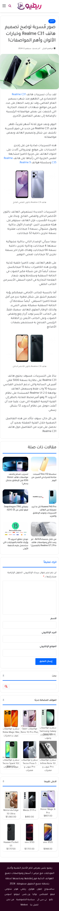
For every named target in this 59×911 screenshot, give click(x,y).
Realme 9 (25, 162)
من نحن (10, 900)
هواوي (31, 889)
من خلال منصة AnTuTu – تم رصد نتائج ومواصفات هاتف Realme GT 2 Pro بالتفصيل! (43, 542)
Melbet (24, 905)
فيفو (52, 894)
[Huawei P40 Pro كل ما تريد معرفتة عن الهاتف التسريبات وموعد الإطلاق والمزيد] (43, 496)
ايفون (39, 889)
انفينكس (43, 894)
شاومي (8, 889)
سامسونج (49, 889)
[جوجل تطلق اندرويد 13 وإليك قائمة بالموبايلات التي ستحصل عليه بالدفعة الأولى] (15, 529)
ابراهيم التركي (47, 49)
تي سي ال (42, 900)
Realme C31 (19, 94)
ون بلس (26, 894)
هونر (16, 889)
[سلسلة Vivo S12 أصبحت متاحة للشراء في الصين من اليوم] (43, 464)
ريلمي (23, 889)
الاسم (53, 618)
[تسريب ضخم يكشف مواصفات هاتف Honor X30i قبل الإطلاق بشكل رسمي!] (15, 464)
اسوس (7, 894)
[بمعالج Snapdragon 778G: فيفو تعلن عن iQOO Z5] (15, 496)
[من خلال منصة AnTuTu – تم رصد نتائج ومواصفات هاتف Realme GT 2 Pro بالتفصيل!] (43, 529)
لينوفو (17, 894)
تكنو (51, 900)
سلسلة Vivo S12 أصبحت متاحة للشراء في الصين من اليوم (43, 477)
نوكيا (34, 894)
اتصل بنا (34, 905)
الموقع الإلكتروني (48, 646)
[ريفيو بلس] (29, 6)
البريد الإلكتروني (49, 632)
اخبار (52, 21)
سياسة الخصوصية (25, 900)
